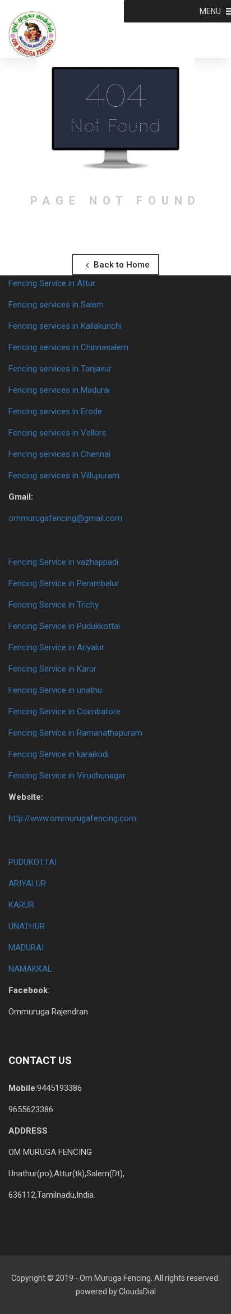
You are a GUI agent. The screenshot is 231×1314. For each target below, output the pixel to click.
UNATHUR (26, 926)
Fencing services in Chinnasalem (68, 347)
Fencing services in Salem (56, 305)
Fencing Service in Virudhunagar (67, 776)
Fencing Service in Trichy (53, 605)
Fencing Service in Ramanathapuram (75, 733)
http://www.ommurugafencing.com (72, 818)
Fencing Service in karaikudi (58, 754)
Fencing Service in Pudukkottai (64, 626)
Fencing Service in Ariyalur (56, 647)
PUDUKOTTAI (32, 862)
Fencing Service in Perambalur (63, 583)
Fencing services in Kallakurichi (65, 326)
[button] (210, 11)
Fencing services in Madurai (59, 390)
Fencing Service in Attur (51, 283)
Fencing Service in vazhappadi (63, 562)
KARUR (21, 905)
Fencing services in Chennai (59, 454)
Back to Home (120, 265)
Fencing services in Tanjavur (60, 369)
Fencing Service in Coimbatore (64, 711)
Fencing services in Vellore (57, 433)
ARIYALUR (27, 883)
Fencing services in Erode (55, 411)
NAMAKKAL (30, 969)
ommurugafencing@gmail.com (65, 518)
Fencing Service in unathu (55, 690)
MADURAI (26, 948)
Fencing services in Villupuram (63, 475)
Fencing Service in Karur (52, 669)
